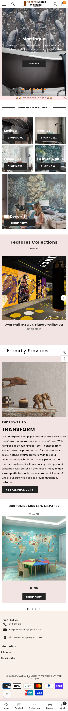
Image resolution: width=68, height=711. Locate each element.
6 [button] (41, 89)
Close (64, 97)
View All (34, 248)
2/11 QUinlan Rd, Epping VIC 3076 (25, 637)
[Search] (13, 4)
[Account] (55, 4)
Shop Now (34, 64)
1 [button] (23, 89)
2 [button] (27, 89)
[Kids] (34, 548)
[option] (34, 52)
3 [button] (30, 89)
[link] (50, 706)
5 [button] (38, 89)
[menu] (4, 4)
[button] (63, 298)
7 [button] (45, 89)
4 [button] (34, 89)
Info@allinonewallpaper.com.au (25, 629)
